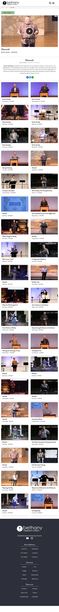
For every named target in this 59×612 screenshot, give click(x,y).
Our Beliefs (24, 557)
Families (24, 567)
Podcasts (34, 588)
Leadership (35, 549)
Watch (7, 7)
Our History (24, 553)
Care (34, 567)
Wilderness (35, 579)
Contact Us (35, 557)
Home (2, 7)
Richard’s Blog (24, 597)
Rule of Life (24, 592)
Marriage (24, 579)
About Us (24, 549)
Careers (35, 592)
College (24, 571)
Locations (35, 553)
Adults (24, 575)
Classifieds (35, 597)
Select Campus (7, 12)
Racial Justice (34, 575)
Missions (34, 571)
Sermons (24, 588)
